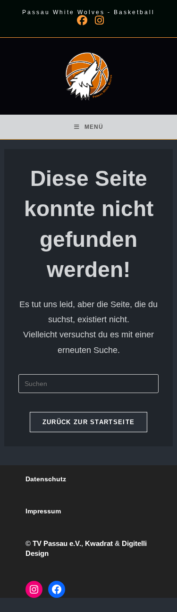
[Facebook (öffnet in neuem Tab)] (82, 20)
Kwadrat (99, 543)
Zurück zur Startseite (88, 422)
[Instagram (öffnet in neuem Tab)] (97, 20)
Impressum (43, 511)
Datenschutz (45, 479)
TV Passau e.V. (57, 543)
